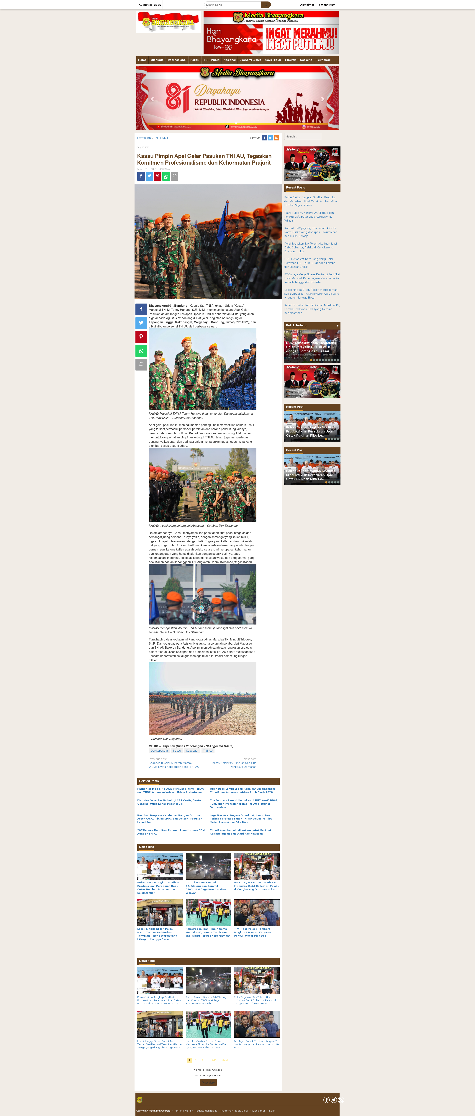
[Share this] (141, 176)
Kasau (177, 750)
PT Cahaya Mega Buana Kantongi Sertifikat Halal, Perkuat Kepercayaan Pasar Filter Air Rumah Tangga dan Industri (312, 278)
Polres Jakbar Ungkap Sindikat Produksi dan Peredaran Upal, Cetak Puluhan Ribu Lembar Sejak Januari (159, 1000)
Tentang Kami (182, 1110)
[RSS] (277, 138)
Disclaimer (258, 1110)
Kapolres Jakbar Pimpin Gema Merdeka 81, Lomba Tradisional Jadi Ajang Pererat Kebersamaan (208, 932)
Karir (272, 1110)
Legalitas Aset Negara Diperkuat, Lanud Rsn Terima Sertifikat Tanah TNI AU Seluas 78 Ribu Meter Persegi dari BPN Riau (241, 819)
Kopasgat (192, 750)
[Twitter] (271, 138)
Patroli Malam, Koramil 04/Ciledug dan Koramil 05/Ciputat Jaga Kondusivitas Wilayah (206, 1000)
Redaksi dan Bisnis (206, 1110)
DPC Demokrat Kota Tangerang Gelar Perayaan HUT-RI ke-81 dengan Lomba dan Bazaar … (311, 347)
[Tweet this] (149, 176)
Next (225, 1060)
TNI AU (208, 750)
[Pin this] (157, 176)
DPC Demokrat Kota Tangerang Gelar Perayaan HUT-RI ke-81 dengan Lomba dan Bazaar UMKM (309, 262)
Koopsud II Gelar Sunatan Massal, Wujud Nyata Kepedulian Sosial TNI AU (174, 762)
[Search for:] (302, 136)
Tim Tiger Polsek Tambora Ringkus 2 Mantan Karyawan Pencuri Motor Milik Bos (253, 932)
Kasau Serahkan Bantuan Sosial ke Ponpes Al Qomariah (234, 762)
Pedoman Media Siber (234, 1110)
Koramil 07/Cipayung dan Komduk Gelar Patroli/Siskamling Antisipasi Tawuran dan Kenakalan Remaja (310, 232)
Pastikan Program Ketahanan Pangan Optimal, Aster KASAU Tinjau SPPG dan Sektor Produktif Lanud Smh (169, 819)
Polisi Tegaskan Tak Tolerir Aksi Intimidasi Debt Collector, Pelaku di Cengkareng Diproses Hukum (256, 886)
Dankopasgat (159, 750)
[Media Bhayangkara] (168, 22)
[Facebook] (265, 138)
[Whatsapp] (166, 176)
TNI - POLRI (151, 169)
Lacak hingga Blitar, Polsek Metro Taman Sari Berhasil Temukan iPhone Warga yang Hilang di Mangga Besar (159, 1044)
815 (214, 1060)
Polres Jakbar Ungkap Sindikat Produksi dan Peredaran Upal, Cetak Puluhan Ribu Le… (310, 431)
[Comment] (174, 176)
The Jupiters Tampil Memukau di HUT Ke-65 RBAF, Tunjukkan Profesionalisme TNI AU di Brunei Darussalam (244, 804)
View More (208, 1082)
